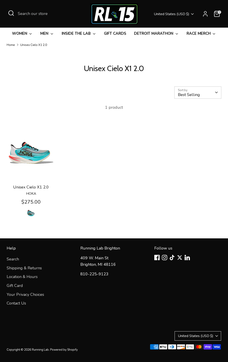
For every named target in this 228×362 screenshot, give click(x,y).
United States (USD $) (171, 14)
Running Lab (40, 350)
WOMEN (20, 33)
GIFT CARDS (115, 33)
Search (13, 259)
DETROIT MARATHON (154, 33)
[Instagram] (164, 257)
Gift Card (15, 285)
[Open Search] (11, 13)
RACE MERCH (199, 33)
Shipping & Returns (24, 268)
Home (11, 45)
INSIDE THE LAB (77, 33)
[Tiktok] (172, 257)
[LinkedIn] (187, 257)
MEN (44, 33)
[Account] (205, 13)
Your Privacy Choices (25, 294)
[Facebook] (157, 257)
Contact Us (16, 303)
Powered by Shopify (64, 350)
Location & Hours (22, 276)
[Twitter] (179, 257)
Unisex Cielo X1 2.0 (33, 45)
